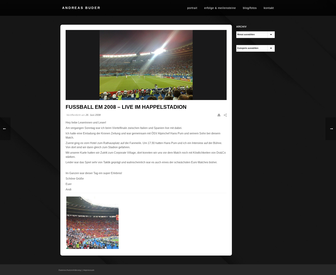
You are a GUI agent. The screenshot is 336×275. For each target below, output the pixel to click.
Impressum (88, 270)
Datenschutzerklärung (70, 270)
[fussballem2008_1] (92, 223)
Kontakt (269, 7)
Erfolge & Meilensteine (220, 7)
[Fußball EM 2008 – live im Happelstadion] (146, 65)
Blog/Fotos (250, 7)
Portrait (192, 7)
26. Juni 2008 (93, 115)
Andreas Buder (81, 8)
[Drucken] (219, 115)
